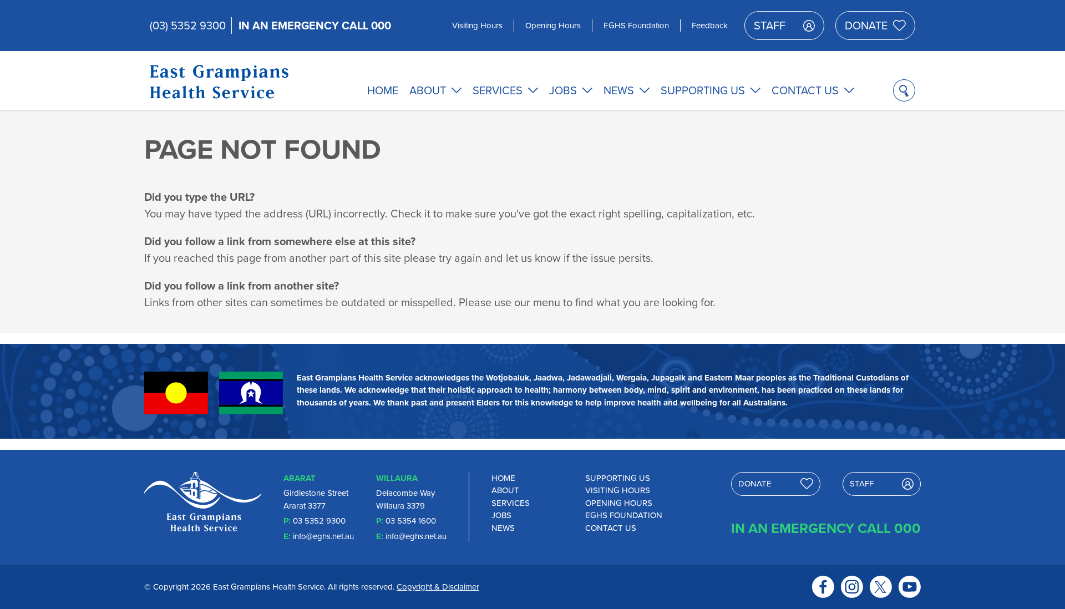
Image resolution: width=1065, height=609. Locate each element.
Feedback (710, 25)
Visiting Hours (477, 25)
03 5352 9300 (319, 521)
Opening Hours (553, 25)
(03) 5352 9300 (188, 25)
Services (498, 90)
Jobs (563, 90)
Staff (769, 25)
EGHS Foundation (636, 25)
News (619, 90)
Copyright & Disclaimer (438, 587)
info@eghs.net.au (323, 536)
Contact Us (805, 90)
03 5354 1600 (411, 521)
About (427, 90)
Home (382, 90)
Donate (866, 25)
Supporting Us (703, 90)
